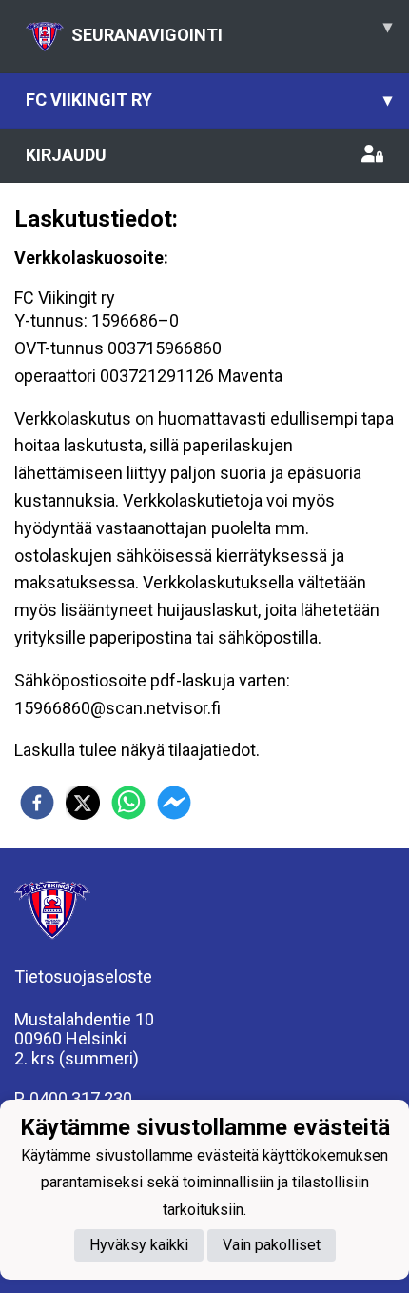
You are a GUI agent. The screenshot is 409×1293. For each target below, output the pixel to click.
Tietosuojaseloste (83, 976)
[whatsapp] (128, 803)
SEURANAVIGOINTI (231, 30)
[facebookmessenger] (174, 803)
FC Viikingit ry (209, 99)
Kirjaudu (66, 155)
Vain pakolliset (272, 1245)
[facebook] (37, 803)
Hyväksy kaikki (138, 1245)
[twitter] (83, 803)
